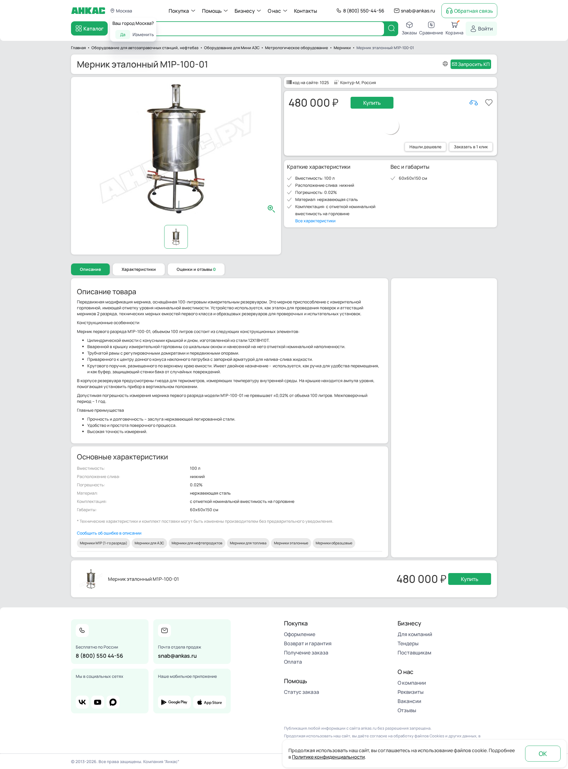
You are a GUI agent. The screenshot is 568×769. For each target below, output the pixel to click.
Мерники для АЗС (149, 543)
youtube (97, 702)
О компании (412, 682)
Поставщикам (414, 652)
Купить (372, 102)
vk (82, 702)
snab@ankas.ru (418, 10)
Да (122, 34)
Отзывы (407, 710)
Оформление (299, 634)
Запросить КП (474, 64)
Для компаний (415, 634)
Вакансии (409, 701)
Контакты (305, 10)
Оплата (293, 661)
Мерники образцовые (334, 543)
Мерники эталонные (291, 543)
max (113, 702)
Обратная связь (473, 10)
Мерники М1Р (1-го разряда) (103, 543)
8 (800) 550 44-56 (99, 655)
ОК (543, 753)
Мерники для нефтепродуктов (197, 543)
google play (174, 702)
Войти (485, 28)
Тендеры (408, 643)
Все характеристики (315, 220)
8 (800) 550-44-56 (363, 10)
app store (209, 702)
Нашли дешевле (425, 146)
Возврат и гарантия (308, 643)
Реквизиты (411, 691)
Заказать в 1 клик (471, 146)
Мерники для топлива (248, 543)
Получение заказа (306, 652)
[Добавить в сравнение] (473, 102)
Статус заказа (301, 691)
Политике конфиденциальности (328, 757)
